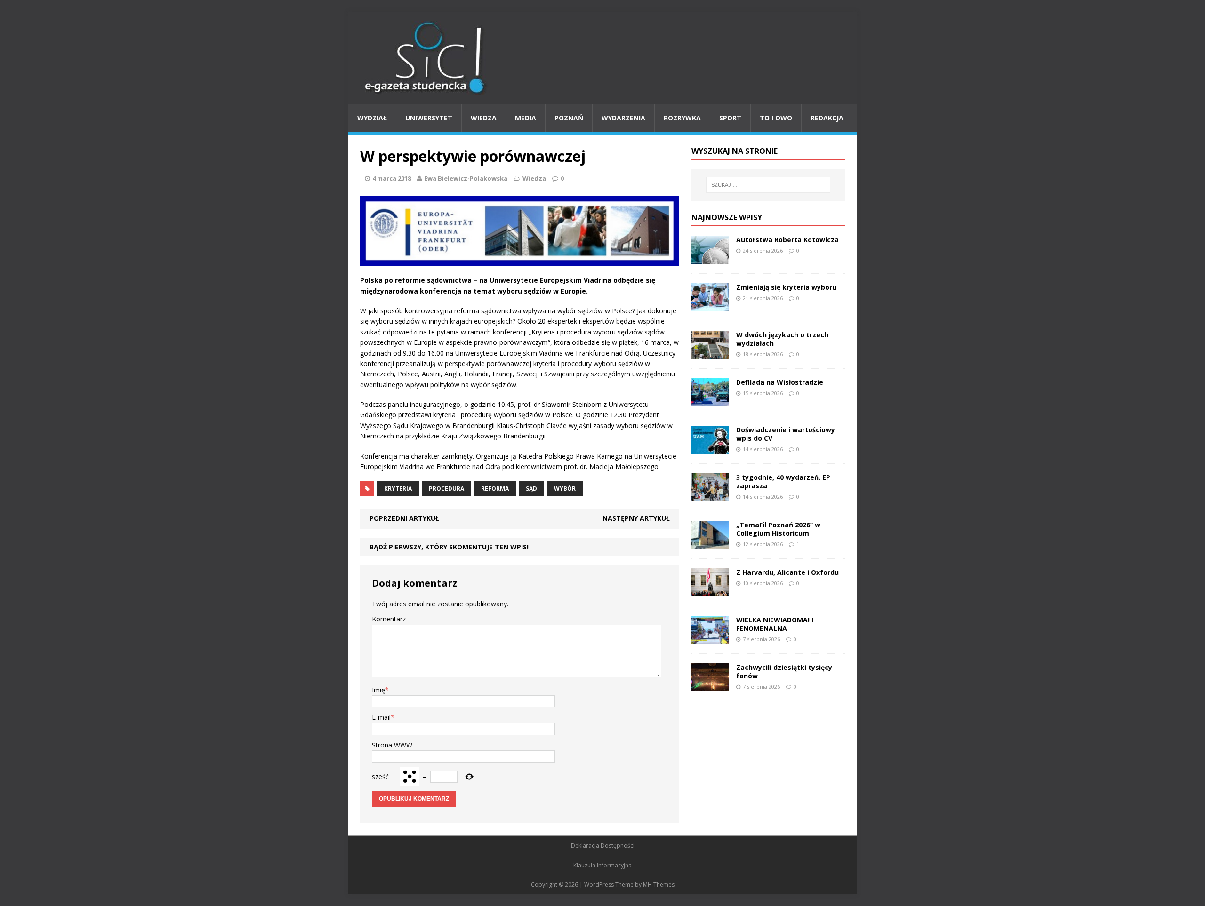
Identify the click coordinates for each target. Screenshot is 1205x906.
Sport (730, 117)
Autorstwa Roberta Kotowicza (787, 239)
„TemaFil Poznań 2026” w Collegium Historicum (778, 529)
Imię (378, 689)
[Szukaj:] (768, 185)
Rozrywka (682, 117)
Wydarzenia (623, 117)
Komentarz (389, 618)
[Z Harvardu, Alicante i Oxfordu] (710, 590)
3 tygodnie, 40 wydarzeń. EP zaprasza (783, 481)
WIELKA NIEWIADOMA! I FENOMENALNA (774, 624)
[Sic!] (602, 58)
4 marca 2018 (391, 178)
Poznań (568, 117)
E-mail (381, 717)
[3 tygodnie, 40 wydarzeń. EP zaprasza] (710, 495)
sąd (531, 489)
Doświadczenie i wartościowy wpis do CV (785, 434)
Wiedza (484, 117)
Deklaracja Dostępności (603, 846)
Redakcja (827, 117)
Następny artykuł (636, 518)
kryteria (398, 489)
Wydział (372, 117)
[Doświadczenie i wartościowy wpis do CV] (710, 448)
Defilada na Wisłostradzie (779, 382)
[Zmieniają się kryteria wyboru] (710, 305)
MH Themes (659, 885)
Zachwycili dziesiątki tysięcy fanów (784, 671)
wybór (565, 489)
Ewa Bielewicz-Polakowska (465, 178)
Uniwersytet (428, 117)
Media (525, 117)
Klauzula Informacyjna (602, 865)
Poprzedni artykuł (404, 518)
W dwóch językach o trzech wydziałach (782, 339)
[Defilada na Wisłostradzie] (710, 400)
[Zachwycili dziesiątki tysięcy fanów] (710, 685)
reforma (495, 489)
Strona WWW (392, 744)
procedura (446, 489)
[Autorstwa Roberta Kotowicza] (710, 258)
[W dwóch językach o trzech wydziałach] (710, 353)
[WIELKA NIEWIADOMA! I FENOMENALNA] (710, 638)
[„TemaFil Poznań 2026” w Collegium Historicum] (710, 543)
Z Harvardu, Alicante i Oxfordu (787, 572)
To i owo (776, 117)
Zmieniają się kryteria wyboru (786, 287)
